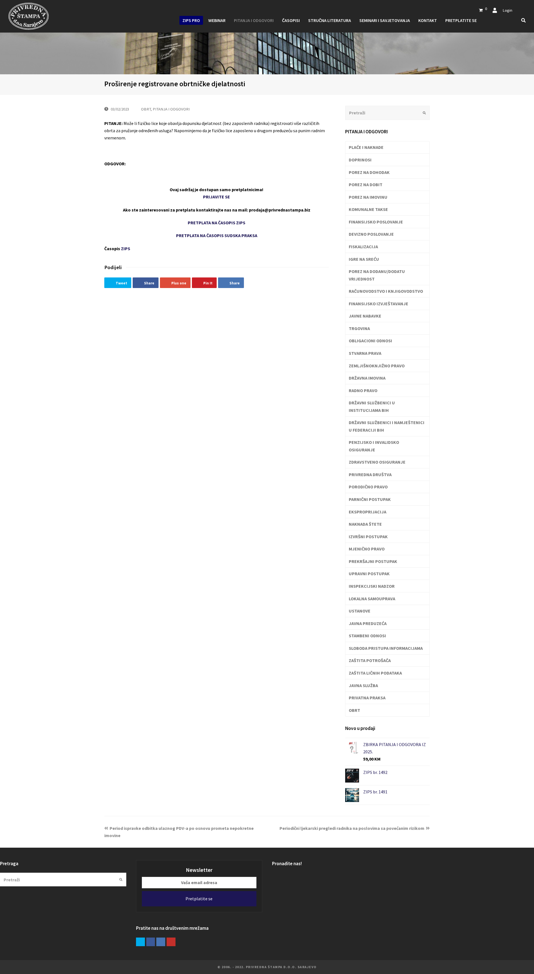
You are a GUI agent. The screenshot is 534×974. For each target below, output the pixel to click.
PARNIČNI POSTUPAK (370, 499)
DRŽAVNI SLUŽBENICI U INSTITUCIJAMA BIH (372, 406)
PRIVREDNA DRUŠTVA (370, 474)
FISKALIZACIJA (363, 246)
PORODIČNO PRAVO (368, 487)
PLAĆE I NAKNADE (366, 147)
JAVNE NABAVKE (365, 316)
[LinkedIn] (160, 942)
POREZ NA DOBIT (365, 184)
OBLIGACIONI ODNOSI (370, 340)
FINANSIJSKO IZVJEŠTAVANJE (378, 303)
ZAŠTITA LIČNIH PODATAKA (375, 673)
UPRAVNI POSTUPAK (369, 573)
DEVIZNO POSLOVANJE (371, 234)
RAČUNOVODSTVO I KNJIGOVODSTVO (386, 291)
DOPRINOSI (360, 160)
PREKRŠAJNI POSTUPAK (373, 561)
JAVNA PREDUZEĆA (368, 623)
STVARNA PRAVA (365, 353)
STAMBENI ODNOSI (367, 635)
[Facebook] (150, 942)
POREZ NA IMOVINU (368, 197)
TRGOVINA (359, 328)
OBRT (146, 109)
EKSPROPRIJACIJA (367, 512)
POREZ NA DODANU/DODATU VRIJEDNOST (377, 275)
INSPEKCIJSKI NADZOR (372, 586)
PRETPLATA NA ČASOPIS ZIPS (216, 222)
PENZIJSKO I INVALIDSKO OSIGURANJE (374, 445)
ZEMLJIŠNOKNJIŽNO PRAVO (377, 365)
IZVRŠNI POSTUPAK (368, 536)
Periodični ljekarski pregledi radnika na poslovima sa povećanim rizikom (352, 828)
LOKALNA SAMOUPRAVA (372, 598)
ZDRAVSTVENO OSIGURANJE (377, 462)
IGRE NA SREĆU (364, 259)
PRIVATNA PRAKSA (367, 697)
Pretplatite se (199, 898)
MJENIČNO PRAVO (367, 549)
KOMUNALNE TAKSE (368, 209)
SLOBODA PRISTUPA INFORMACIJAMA (386, 648)
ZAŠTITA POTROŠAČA (370, 660)
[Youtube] (171, 942)
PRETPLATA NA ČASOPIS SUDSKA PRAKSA (216, 235)
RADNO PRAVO (363, 390)
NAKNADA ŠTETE (365, 524)
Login (507, 10)
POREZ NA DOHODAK (369, 172)
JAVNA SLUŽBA (363, 685)
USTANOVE (359, 611)
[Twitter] (140, 942)
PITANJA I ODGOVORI (171, 109)
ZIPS (125, 248)
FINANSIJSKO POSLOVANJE (376, 222)
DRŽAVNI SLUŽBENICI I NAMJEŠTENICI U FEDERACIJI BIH (386, 426)
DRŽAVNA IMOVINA (367, 378)
